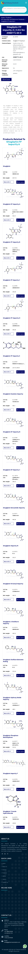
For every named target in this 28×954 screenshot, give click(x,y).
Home (3, 17)
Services (4, 869)
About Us (4, 866)
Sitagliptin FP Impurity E (11, 356)
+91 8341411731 (8, 933)
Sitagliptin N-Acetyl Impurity (13, 584)
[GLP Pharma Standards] (9, 2)
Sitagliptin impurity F (10, 773)
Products (8, 17)
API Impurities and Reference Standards (12, 19)
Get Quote (21, 182)
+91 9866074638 (8, 931)
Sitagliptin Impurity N (10, 546)
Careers (4, 879)
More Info (7, 182)
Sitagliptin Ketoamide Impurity (14, 508)
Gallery (4, 876)
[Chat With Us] (25, 946)
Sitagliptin (6, 166)
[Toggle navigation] (26, 3)
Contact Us (5, 882)
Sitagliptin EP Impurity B (11, 432)
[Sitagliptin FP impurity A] (14, 90)
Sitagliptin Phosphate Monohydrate (10, 736)
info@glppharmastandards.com (12, 942)
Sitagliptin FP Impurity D (11, 318)
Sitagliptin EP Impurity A (11, 204)
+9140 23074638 (8, 937)
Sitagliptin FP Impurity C (11, 280)
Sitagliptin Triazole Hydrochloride (9, 812)
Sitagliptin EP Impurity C (11, 470)
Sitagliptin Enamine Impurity (13, 394)
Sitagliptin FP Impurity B (11, 242)
